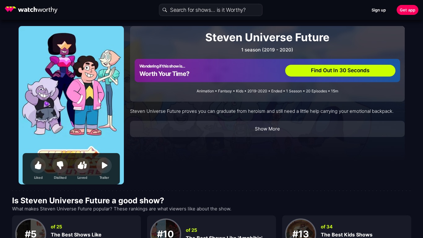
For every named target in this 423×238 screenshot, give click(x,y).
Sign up (379, 9)
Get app (407, 9)
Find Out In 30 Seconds (340, 70)
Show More (267, 129)
